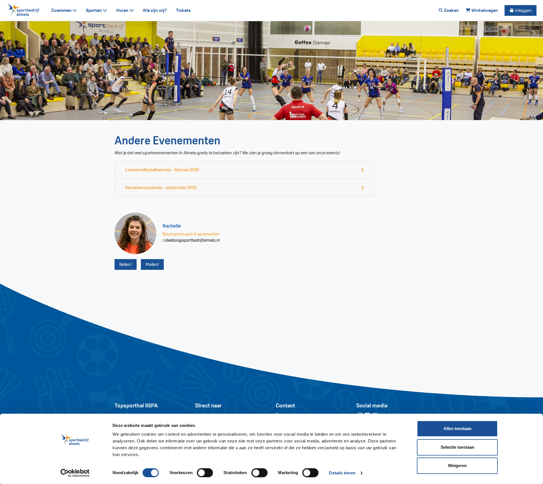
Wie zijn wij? (155, 10)
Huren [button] (122, 10)
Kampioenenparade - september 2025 (161, 187)
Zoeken (451, 10)
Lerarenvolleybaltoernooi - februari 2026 (162, 170)
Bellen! (125, 264)
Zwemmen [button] (61, 10)
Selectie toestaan (457, 447)
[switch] (205, 472)
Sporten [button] (94, 10)
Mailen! (152, 264)
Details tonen (342, 472)
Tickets (183, 10)
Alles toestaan (457, 428)
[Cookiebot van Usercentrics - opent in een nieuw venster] (75, 473)
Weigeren (457, 465)
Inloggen (523, 10)
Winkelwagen (484, 10)
